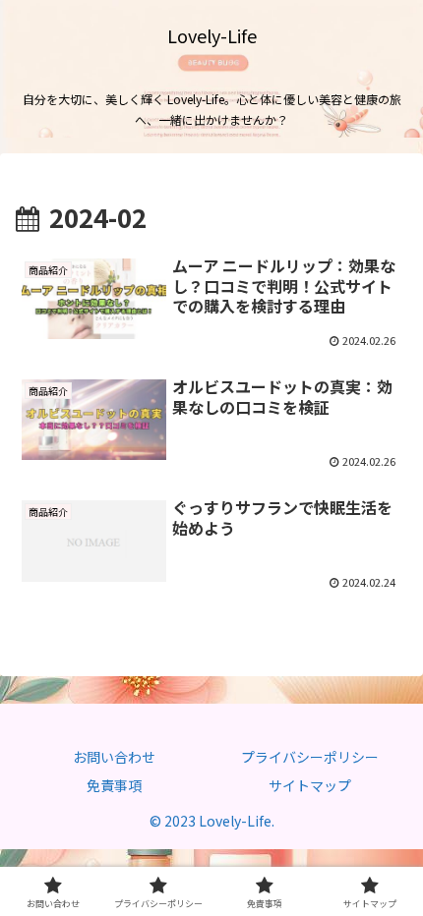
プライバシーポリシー (310, 757)
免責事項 (114, 785)
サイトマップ (310, 785)
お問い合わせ (114, 757)
